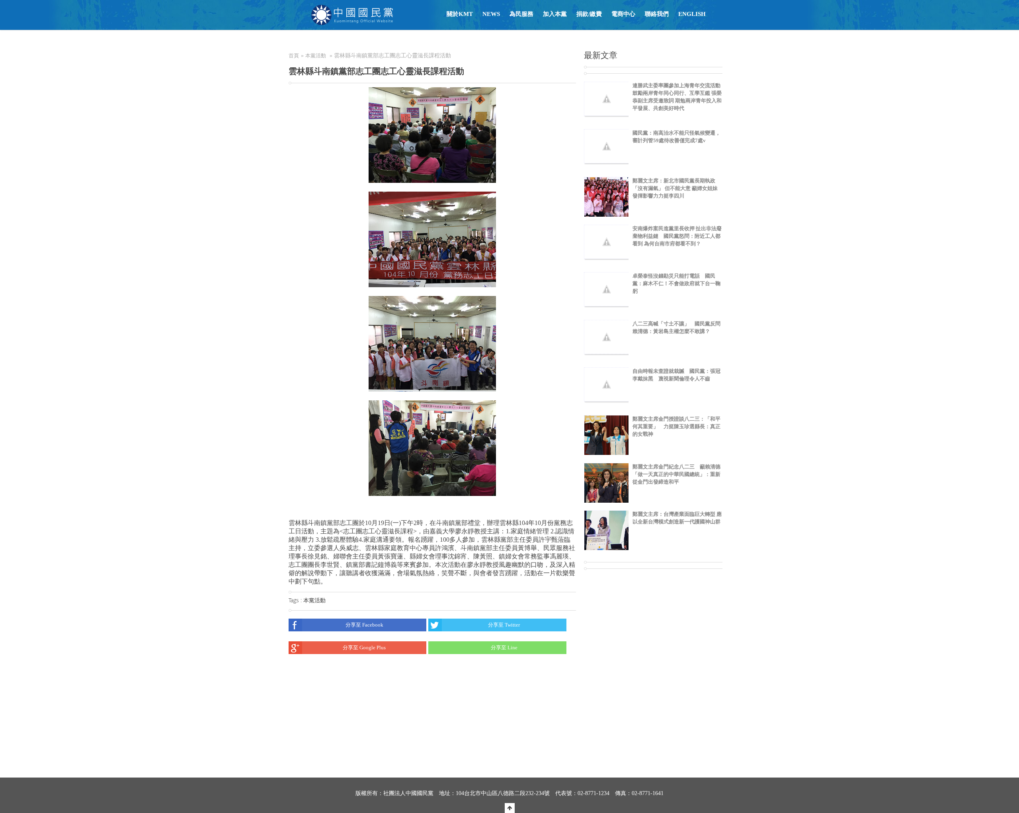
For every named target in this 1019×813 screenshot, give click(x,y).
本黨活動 (315, 56)
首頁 (294, 56)
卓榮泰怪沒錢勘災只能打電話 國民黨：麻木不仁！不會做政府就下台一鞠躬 (676, 283)
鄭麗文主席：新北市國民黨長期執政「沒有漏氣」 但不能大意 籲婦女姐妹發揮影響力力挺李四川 (675, 188)
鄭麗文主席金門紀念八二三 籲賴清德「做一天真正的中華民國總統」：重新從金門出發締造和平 (676, 474)
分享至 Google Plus (364, 647)
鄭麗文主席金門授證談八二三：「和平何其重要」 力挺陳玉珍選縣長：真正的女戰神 (676, 426)
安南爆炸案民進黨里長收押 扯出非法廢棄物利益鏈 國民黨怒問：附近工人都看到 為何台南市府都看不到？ (677, 236)
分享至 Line (504, 647)
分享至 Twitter (504, 625)
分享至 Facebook (364, 625)
